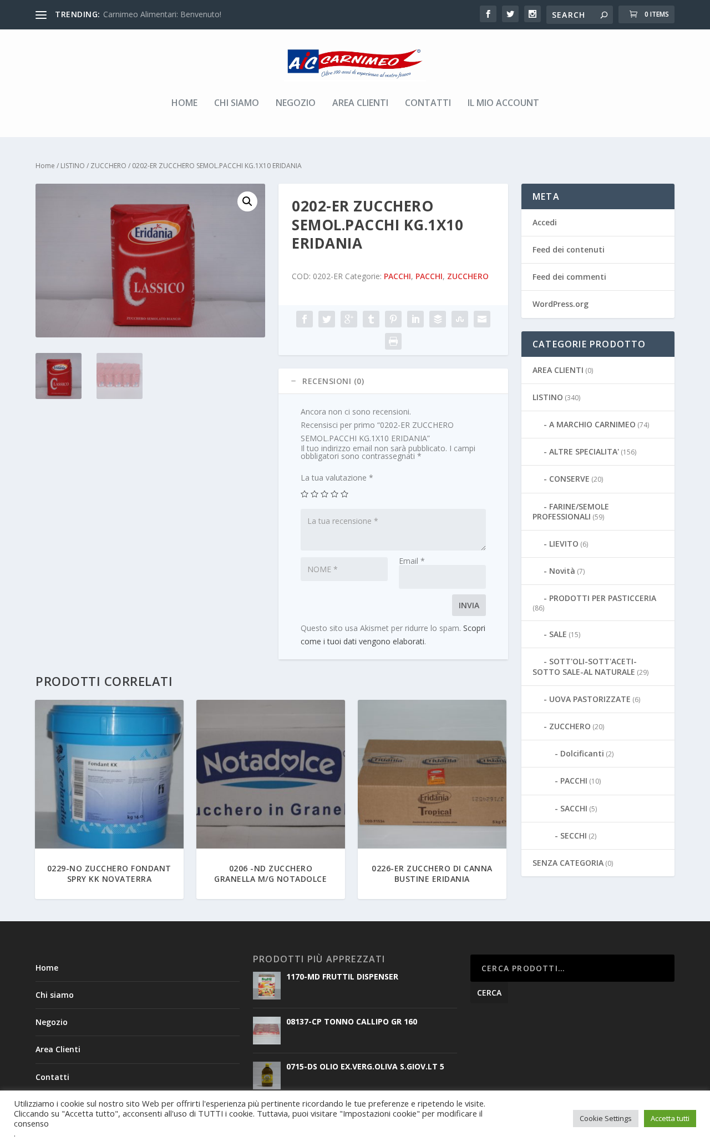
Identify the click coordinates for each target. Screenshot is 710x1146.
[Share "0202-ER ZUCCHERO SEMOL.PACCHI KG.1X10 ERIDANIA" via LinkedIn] (415, 319)
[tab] (393, 381)
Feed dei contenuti (568, 249)
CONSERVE (569, 478)
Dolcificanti (582, 753)
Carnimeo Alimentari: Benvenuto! (162, 14)
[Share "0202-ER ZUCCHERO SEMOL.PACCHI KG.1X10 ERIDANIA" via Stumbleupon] (460, 319)
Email (412, 561)
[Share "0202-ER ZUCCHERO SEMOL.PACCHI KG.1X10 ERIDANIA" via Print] (393, 341)
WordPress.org (560, 304)
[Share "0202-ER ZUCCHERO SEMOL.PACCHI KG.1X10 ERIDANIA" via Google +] (349, 319)
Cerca (489, 992)
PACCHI (397, 276)
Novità (562, 571)
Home (184, 103)
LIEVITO (564, 543)
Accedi (544, 222)
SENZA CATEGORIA (568, 862)
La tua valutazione (337, 477)
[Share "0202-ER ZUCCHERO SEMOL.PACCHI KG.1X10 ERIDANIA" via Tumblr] (371, 319)
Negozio (296, 103)
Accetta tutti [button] (670, 1118)
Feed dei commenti (569, 276)
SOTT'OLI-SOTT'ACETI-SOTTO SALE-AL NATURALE (584, 666)
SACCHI (573, 808)
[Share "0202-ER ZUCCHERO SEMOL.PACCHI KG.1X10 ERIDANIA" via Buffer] (437, 319)
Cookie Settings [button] (606, 1118)
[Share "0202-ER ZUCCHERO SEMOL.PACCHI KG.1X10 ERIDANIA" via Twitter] (326, 319)
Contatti (428, 103)
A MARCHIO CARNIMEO (592, 424)
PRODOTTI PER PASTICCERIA (602, 598)
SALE (558, 634)
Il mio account (503, 103)
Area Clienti (360, 103)
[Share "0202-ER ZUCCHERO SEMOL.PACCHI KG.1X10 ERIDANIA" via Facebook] (304, 319)
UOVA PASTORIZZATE (590, 699)
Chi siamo (236, 103)
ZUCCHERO (108, 165)
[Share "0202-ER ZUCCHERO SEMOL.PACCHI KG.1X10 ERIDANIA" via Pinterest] (393, 319)
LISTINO (72, 165)
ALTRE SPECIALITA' (584, 451)
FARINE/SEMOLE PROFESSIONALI (570, 511)
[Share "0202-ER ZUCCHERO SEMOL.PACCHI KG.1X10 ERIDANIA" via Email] (482, 319)
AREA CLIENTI (558, 370)
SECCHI (573, 835)
